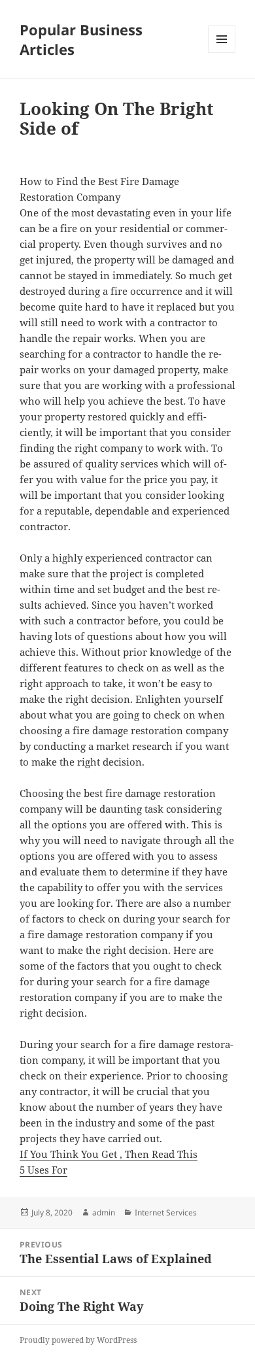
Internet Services (166, 1212)
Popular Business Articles (81, 39)
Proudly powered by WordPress (78, 1340)
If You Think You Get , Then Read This (108, 1154)
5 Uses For (43, 1169)
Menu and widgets (222, 52)
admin (103, 1212)
